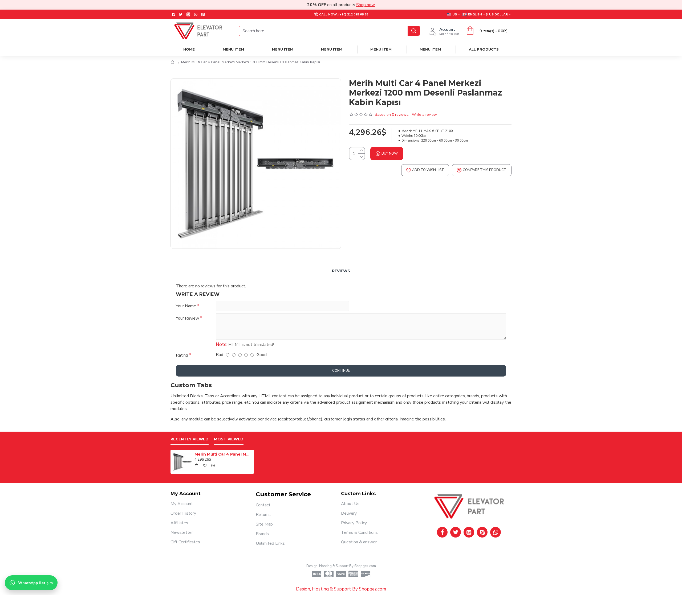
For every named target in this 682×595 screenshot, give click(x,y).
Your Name (186, 306)
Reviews (341, 270)
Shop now (365, 5)
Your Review (187, 318)
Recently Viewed (189, 439)
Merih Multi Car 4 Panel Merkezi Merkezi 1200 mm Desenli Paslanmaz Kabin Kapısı (223, 454)
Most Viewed (228, 439)
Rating (182, 355)
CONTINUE (341, 370)
